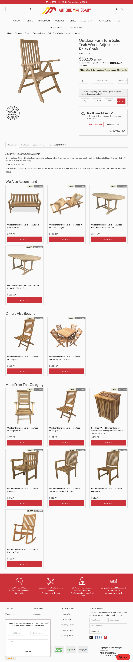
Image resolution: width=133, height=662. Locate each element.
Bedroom (17, 21)
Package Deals (104, 21)
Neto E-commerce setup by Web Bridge (113, 655)
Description (12, 145)
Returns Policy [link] (67, 630)
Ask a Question (95, 124)
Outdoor (60, 21)
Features (25, 145)
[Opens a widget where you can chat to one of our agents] (123, 657)
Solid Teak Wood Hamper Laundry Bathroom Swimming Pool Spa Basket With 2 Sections (107, 430)
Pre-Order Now (103, 81)
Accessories (87, 21)
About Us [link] (37, 614)
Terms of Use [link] (66, 614)
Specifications (39, 145)
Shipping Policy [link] (67, 625)
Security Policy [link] (67, 636)
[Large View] (12, 113)
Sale (118, 21)
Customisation (75, 27)
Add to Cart (24, 239)
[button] (123, 81)
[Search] (30, 9)
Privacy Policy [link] (66, 619)
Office (73, 21)
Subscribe (95, 631)
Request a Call (113, 124)
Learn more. (83, 65)
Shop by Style (56, 27)
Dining (30, 21)
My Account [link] (10, 614)
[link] (96, 637)
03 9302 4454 (55, 2)
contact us (96, 94)
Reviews (52, 145)
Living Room (44, 21)
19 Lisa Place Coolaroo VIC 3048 (74, 2)
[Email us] (91, 637)
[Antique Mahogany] (66, 9)
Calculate (121, 101)
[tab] (12, 145)
